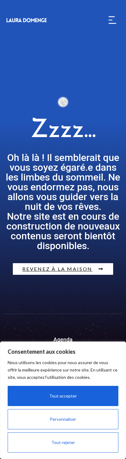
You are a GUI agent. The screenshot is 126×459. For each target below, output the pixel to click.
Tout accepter (63, 395)
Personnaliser (63, 419)
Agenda (63, 339)
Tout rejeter (63, 442)
